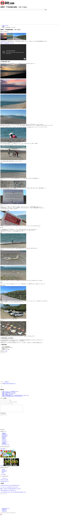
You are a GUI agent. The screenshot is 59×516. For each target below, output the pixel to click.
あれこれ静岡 (2, 448)
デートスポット (4, 470)
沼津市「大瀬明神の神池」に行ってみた (8, 392)
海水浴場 (9, 383)
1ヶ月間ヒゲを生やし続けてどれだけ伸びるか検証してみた (10, 485)
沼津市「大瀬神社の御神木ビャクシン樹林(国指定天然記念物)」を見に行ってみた (15, 395)
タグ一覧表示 (3, 474)
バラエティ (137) (5, 435)
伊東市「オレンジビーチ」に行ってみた (8, 393)
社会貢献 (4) (4, 442)
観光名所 (3, 469)
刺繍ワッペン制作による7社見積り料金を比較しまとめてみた (10, 488)
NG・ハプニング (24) (5, 444)
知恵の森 (1, 465)
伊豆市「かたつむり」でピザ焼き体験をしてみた (10, 391)
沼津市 (7, 383)
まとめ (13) (4, 440)
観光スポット (14, 383)
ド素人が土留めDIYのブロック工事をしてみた (8, 490)
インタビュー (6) (5, 441)
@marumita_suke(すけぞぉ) (4, 481)
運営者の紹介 (4, 509)
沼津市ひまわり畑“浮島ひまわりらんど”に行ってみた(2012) (12, 396)
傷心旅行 (3, 41)
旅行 (3, 472)
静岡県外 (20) (4, 434)
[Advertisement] (29, 17)
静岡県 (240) (4, 433)
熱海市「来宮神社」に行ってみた (7, 394)
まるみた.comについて (6, 508)
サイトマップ (4, 510)
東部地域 (4, 383)
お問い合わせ (4, 511)
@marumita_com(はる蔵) (4, 479)
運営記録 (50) (4, 443)
